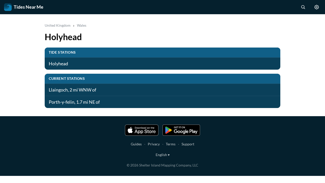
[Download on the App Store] (141, 130)
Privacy (154, 144)
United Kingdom (58, 25)
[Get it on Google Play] (181, 130)
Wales (81, 25)
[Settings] (316, 7)
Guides (136, 144)
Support (188, 144)
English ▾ (163, 154)
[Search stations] (303, 7)
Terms (170, 144)
